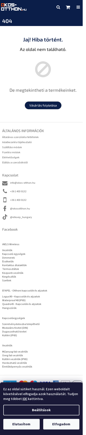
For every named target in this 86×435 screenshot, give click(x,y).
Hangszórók (9, 308)
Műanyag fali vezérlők (15, 352)
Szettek (6, 280)
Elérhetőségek (10, 157)
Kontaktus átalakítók (14, 265)
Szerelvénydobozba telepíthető (21, 324)
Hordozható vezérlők (14, 363)
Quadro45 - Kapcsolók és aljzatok (21, 304)
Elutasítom (21, 424)
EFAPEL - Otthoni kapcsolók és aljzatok (24, 291)
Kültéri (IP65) (9, 335)
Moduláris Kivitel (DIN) (15, 328)
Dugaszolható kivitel (14, 332)
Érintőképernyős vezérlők (17, 367)
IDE (24, 398)
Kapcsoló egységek (13, 254)
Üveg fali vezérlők (12, 355)
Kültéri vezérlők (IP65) (15, 359)
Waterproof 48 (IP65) (14, 300)
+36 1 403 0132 (18, 191)
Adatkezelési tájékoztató (17, 142)
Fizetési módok (11, 152)
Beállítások (41, 410)
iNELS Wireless (10, 244)
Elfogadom (61, 424)
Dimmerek (8, 258)
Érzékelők (8, 261)
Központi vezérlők (12, 273)
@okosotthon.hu (20, 209)
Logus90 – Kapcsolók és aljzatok (21, 297)
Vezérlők (7, 250)
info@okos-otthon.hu (22, 183)
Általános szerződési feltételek (20, 137)
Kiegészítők (9, 277)
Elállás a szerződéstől (15, 162)
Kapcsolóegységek (13, 318)
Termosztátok (10, 269)
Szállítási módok (12, 147)
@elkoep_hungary (21, 217)
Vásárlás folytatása (43, 105)
